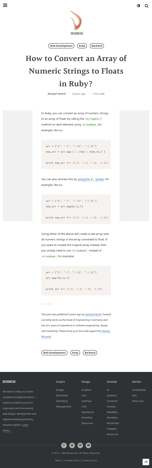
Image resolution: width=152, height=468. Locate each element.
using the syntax (91, 179)
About (58, 460)
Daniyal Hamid (57, 93)
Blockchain (62, 395)
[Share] (146, 462)
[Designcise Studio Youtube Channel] (88, 445)
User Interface (87, 398)
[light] (138, 6)
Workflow (87, 417)
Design (60, 390)
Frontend (112, 401)
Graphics (86, 390)
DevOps (111, 406)
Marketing (62, 401)
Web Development (61, 45)
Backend (97, 45)
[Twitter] (72, 445)
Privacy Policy (89, 460)
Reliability (112, 412)
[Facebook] (64, 445)
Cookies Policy (71, 460)
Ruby (82, 45)
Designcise (72, 453)
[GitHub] (80, 445)
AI (108, 390)
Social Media (139, 390)
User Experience (88, 409)
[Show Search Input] (146, 6)
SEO (134, 395)
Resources (87, 423)
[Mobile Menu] (5, 5)
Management (63, 406)
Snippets (112, 428)
